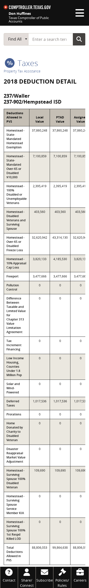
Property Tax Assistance (22, 71)
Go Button (79, 39)
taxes (27, 63)
